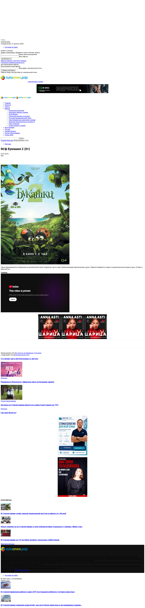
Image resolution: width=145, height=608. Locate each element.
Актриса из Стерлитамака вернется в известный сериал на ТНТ (30, 405)
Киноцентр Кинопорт (16, 110)
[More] (62, 159)
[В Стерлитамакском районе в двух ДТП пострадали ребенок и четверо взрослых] (6, 588)
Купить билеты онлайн (17, 126)
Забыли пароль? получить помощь (13, 61)
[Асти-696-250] (72, 338)
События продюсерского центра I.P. (22, 122)
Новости (8, 105)
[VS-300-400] (72, 496)
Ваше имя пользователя (28, 54)
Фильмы (10, 140)
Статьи (7, 107)
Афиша (7, 109)
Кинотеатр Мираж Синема (18, 112)
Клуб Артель (13, 114)
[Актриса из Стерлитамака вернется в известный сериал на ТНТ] (11, 399)
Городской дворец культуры (19, 116)
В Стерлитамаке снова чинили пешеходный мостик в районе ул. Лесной (33, 513)
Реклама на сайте (11, 47)
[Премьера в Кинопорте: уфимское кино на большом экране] (11, 376)
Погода (7, 129)
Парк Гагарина (14, 124)
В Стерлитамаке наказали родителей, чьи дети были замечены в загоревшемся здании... (41, 605)
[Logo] (8, 100)
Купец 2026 (9, 135)
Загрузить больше (7, 544)
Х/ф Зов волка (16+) (22, 355)
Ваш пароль (23, 56)
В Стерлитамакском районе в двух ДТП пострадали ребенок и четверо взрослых (38, 592)
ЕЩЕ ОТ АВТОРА (31, 359)
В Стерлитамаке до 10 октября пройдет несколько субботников (30, 540)
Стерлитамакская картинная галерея (22, 120)
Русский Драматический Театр (20, 118)
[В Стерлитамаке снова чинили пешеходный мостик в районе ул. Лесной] (6, 510)
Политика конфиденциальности (12, 63)
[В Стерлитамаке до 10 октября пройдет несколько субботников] (6, 536)
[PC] (72, 92)
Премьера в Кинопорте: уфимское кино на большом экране (27, 382)
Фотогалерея (9, 127)
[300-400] (72, 455)
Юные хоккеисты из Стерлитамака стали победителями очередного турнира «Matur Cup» (41, 527)
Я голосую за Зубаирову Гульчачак (28, 353)
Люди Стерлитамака (12, 133)
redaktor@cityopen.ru (22, 570)
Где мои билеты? (8, 413)
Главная (8, 103)
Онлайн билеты (10, 131)
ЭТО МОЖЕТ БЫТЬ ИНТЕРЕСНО (13, 359)
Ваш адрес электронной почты (30, 68)
